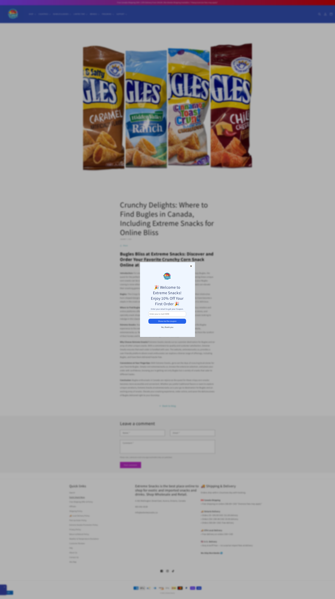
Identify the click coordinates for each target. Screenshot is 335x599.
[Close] (191, 266)
